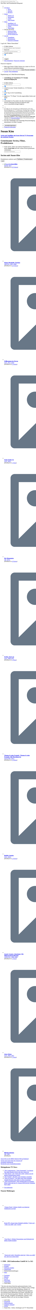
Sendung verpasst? (9, 1304)
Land (2, 161)
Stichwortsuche (8, 1303)
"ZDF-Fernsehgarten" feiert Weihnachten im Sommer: (19, 1183)
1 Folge (14, 463)
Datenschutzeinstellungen (11, 1271)
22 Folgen (15, 265)
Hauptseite (7, 1301)
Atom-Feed (7, 1281)
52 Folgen (15, 167)
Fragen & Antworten (10, 127)
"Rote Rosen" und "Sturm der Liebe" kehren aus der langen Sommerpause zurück (18, 1174)
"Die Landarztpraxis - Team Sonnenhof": (18, 1171)
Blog (5, 1272)
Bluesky (6, 1277)
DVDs (6, 1306)
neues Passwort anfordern (28, 69)
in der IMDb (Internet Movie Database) (15, 1158)
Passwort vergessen (19, 60)
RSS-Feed (7, 1280)
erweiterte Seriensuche (7, 1162)
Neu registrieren (8, 60)
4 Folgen (14, 561)
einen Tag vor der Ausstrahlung (12, 93)
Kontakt (6, 1266)
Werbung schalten (9, 1268)
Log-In (6, 59)
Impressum (7, 1264)
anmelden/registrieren (10, 125)
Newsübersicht (8, 1187)
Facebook (7, 1275)
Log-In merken (8, 53)
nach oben (7, 1300)
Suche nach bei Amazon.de (11, 1160)
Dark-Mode (7, 1283)
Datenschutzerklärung (15, 117)
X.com (6, 1278)
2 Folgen (14, 364)
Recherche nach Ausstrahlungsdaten (11, 1164)
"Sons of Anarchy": (18, 1179)
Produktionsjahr (28, 159)
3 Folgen (14, 760)
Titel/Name (20, 159)
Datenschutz (7, 1269)
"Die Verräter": (18, 1177)
